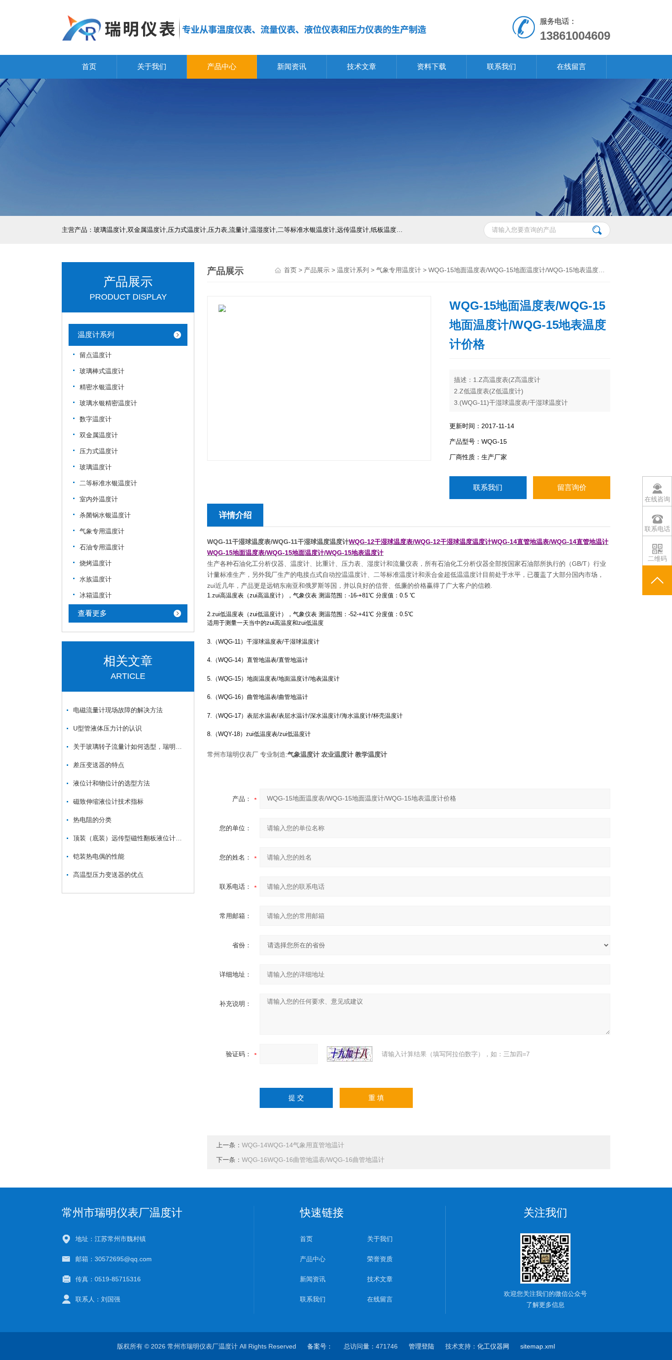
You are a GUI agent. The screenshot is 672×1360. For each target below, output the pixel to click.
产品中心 (221, 66)
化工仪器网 (493, 1346)
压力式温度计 (99, 451)
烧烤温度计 (96, 563)
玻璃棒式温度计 (102, 371)
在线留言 (571, 66)
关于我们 (151, 66)
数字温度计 (96, 419)
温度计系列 (96, 335)
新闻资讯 (291, 66)
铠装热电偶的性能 (98, 856)
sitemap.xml (537, 1346)
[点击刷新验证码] (350, 1054)
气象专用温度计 (102, 531)
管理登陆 (421, 1346)
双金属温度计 (99, 435)
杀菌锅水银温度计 (105, 515)
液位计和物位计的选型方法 (111, 783)
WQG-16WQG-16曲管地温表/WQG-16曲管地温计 (313, 1159)
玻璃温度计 (96, 467)
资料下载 (431, 66)
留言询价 (572, 487)
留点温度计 (96, 355)
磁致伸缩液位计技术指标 (108, 801)
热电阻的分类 (92, 819)
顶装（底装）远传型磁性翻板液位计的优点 (130, 838)
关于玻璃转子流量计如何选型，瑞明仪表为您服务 (130, 746)
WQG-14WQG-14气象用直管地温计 (293, 1145)
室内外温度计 (99, 499)
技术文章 (361, 66)
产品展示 (317, 270)
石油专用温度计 (102, 547)
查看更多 (92, 613)
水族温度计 (96, 579)
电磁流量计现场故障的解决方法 (118, 710)
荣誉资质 (380, 1259)
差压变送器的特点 (98, 765)
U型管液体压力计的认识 (107, 728)
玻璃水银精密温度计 (108, 403)
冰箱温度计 (96, 595)
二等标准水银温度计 (108, 483)
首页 (89, 66)
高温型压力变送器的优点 (108, 874)
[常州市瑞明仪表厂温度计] (244, 9)
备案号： (320, 1346)
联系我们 (501, 66)
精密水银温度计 (102, 387)
